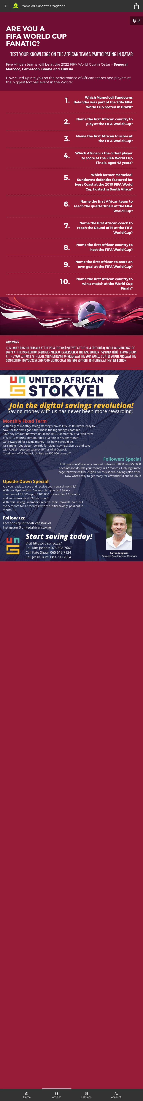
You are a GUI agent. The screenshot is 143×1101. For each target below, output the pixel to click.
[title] (137, 5)
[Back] (5, 6)
